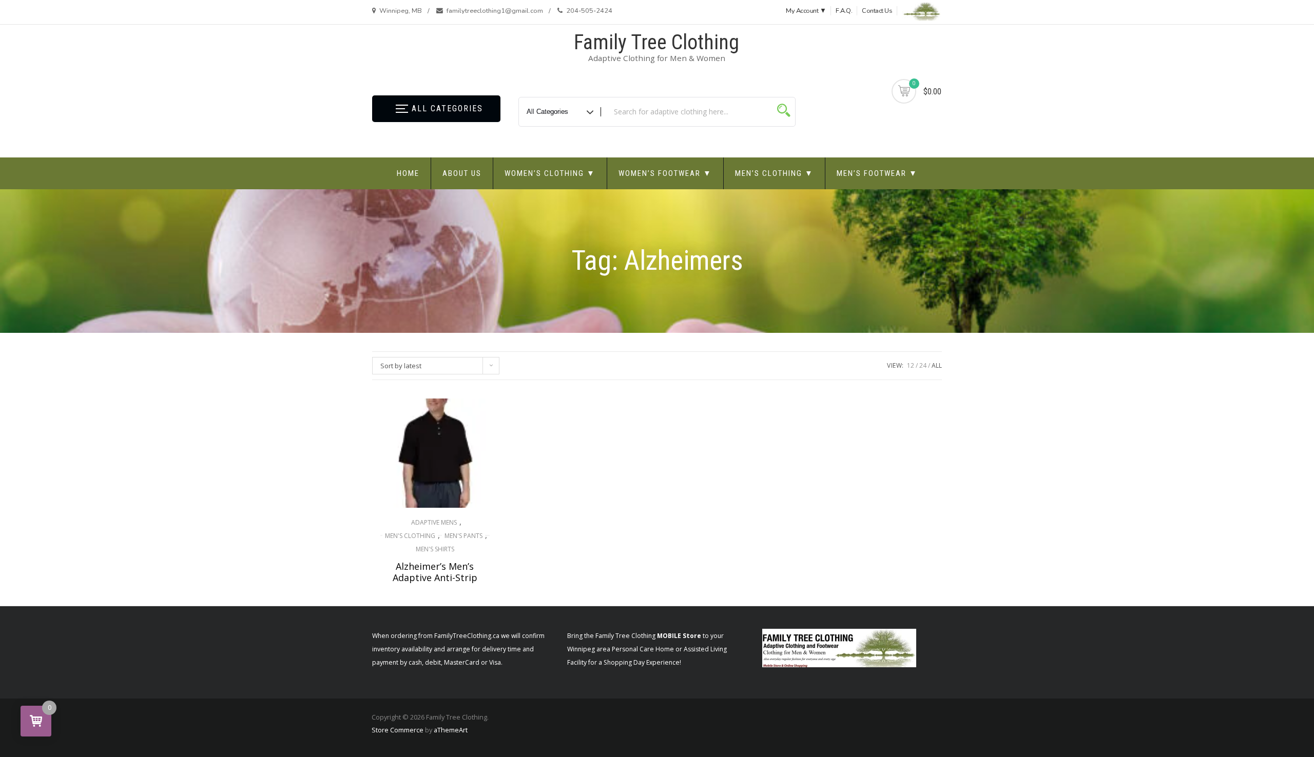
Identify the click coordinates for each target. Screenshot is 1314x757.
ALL (937, 365)
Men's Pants (463, 535)
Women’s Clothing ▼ (550, 173)
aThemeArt (451, 729)
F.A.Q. (844, 10)
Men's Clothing (410, 535)
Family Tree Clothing (656, 42)
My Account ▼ (806, 10)
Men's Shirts (435, 549)
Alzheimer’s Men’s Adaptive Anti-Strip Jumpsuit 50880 (435, 577)
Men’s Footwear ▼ (877, 173)
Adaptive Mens (434, 522)
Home (408, 173)
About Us (461, 173)
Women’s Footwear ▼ (665, 173)
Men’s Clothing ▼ (774, 173)
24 (922, 365)
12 (910, 365)
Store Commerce (397, 729)
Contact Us (877, 10)
